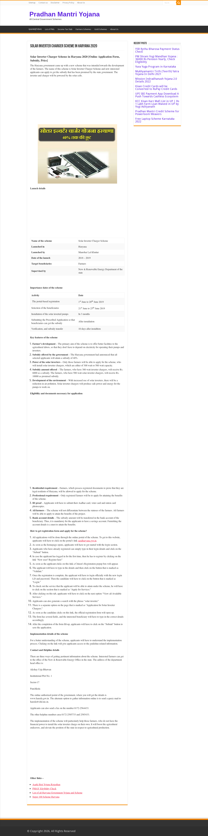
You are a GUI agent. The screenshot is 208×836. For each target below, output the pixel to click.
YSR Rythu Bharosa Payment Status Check (157, 50)
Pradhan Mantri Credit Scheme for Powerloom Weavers (157, 113)
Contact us (43, 3)
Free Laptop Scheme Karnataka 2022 (154, 120)
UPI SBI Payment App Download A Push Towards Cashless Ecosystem (157, 95)
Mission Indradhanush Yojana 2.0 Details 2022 (156, 80)
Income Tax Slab (65, 29)
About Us (81, 3)
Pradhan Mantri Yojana (64, 14)
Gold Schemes (100, 29)
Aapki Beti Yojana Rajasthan (46, 784)
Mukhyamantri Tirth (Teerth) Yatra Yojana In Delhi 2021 (157, 73)
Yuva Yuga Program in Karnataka (155, 66)
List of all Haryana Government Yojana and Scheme (57, 792)
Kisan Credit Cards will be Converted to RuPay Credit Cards (156, 88)
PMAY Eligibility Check (44, 788)
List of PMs (49, 29)
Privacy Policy (68, 3)
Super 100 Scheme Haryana (45, 796)
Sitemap (32, 3)
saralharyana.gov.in (87, 540)
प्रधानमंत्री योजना (35, 29)
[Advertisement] (77, 101)
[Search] (178, 2)
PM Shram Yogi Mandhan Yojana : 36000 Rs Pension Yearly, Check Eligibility (156, 59)
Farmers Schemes (83, 29)
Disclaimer (55, 3)
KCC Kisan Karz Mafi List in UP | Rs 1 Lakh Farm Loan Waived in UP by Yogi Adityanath (157, 103)
